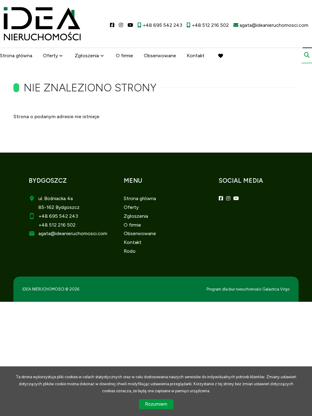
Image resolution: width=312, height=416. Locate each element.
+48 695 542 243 (58, 216)
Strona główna (16, 55)
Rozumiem (156, 404)
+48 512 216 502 (57, 225)
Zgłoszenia (136, 216)
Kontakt (195, 55)
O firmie (124, 55)
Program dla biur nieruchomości (234, 289)
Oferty (50, 55)
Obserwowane (160, 55)
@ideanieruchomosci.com (79, 233)
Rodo (130, 251)
